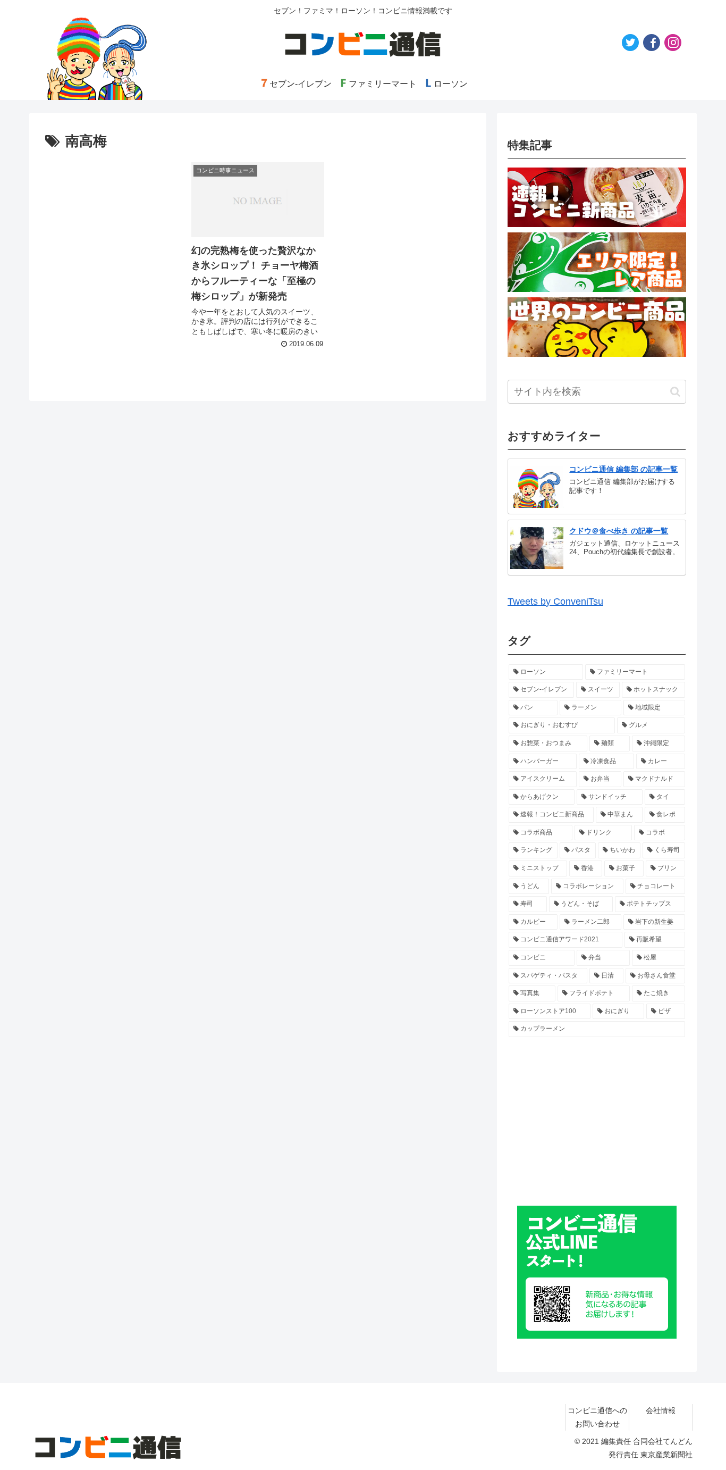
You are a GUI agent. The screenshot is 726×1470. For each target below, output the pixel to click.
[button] (675, 392)
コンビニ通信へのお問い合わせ (597, 1417)
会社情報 (661, 1410)
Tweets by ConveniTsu (555, 601)
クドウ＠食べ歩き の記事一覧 (618, 531)
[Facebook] (651, 42)
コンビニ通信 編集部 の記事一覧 (623, 469)
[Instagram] (672, 42)
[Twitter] (630, 42)
